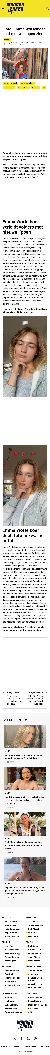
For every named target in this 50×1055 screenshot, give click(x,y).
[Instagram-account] (28, 1038)
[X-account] (14, 1038)
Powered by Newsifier (25, 1051)
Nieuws (7, 39)
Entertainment (9, 88)
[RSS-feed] (35, 1038)
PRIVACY (17, 1046)
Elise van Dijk (13, 44)
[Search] (47, 8)
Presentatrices (23, 88)
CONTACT (5, 1046)
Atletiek (14, 83)
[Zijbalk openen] (2, 8)
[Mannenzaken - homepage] (15, 8)
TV (44, 88)
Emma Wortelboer (27, 83)
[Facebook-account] (21, 1038)
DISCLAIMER (30, 1046)
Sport (6, 83)
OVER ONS (44, 1046)
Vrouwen (35, 88)
